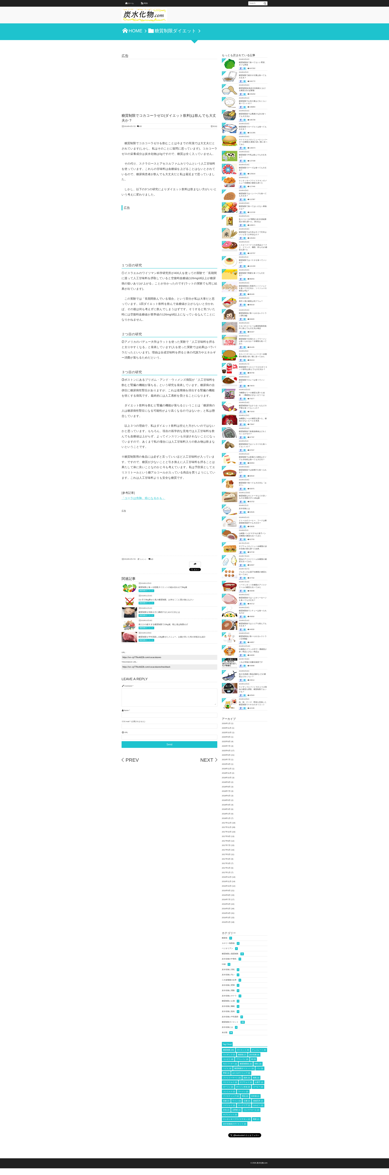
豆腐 (247, 1101)
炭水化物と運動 (230, 990)
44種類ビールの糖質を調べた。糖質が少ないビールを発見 (253, 419)
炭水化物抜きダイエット (234, 1124)
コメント (143, 559)
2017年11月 (226, 827)
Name (126, 710)
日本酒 (255, 1096)
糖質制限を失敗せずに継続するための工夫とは (159, 612)
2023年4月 (226, 764)
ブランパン (242, 1059)
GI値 (225, 964)
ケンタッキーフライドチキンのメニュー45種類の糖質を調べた (253, 182)
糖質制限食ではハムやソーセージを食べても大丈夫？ (253, 599)
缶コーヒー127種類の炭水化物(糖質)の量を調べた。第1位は (252, 220)
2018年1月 (226, 818)
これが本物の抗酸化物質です (251, 662)
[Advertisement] (169, 82)
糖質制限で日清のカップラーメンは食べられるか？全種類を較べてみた (253, 341)
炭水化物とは (244, 508)
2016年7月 (226, 899)
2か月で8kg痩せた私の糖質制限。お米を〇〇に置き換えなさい (166, 600)
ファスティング (231, 1096)
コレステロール (251, 1110)
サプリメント (230, 1115)
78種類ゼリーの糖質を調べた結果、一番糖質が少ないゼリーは (252, 394)
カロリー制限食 (230, 943)
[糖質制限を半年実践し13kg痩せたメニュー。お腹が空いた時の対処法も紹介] (129, 640)
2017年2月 (226, 868)
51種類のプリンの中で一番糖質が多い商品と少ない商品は (253, 650)
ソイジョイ (229, 1105)
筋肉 (247, 1078)
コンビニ (228, 1059)
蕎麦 (256, 1119)
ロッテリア (244, 1105)
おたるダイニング (241, 1073)
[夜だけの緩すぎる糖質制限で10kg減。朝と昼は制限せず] (129, 629)
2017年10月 (227, 832)
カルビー (258, 1105)
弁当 (226, 1110)
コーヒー (258, 1087)
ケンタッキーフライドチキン (236, 1119)
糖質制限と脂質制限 (232, 954)
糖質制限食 (246, 1064)
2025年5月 (226, 755)
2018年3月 (226, 809)
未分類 (227, 1032)
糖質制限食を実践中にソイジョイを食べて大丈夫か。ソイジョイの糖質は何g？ (253, 288)
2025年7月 (226, 746)
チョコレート (259, 1050)
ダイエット (243, 1050)
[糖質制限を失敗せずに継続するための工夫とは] (129, 615)
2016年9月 (226, 890)
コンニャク (229, 1091)
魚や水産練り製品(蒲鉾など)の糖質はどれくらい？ (252, 675)
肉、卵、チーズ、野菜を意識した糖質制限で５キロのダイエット (252, 703)
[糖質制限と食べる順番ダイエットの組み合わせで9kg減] (129, 591)
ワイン (236, 1101)
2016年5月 (226, 909)
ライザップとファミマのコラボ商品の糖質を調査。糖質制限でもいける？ (253, 689)
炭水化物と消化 (230, 969)
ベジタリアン (229, 948)
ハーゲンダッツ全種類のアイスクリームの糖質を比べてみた (253, 586)
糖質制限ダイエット (146, 591)
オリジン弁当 (243, 1087)
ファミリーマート (232, 1078)
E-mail (126, 722)
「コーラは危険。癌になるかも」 (143, 498)
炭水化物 (254, 1055)
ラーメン (243, 1091)
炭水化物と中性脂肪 (232, 1017)
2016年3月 (226, 918)
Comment (128, 686)
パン (260, 1068)
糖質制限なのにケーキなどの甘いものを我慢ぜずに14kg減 (253, 497)
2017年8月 (226, 841)
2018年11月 (226, 773)
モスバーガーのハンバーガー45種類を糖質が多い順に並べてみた (253, 355)
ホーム (131, 3)
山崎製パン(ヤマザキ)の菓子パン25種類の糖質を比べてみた (252, 534)
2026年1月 (226, 723)
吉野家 (236, 1110)
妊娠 (226, 1101)
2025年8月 (226, 741)
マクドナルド (230, 1082)
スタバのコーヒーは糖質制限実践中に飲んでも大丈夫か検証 (253, 327)
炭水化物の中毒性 (231, 959)
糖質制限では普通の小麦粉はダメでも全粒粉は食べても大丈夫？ (253, 458)
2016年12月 (227, 877)
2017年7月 (226, 845)
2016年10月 (227, 886)
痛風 (256, 1078)
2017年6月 (226, 850)
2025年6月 (226, 751)
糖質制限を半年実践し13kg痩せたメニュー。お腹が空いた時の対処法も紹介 (172, 637)
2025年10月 (227, 732)
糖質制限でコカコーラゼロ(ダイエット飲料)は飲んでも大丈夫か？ (253, 368)
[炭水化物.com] (144, 16)
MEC (258, 1064)
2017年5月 (226, 854)
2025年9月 (226, 737)
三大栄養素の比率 (231, 980)
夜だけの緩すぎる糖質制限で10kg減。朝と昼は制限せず (163, 624)
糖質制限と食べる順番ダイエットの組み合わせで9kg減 (163, 587)
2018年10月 (227, 778)
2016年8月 (226, 895)
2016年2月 (226, 922)
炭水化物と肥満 (230, 985)
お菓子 (259, 1082)
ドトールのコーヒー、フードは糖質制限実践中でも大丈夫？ (253, 521)
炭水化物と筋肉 (230, 1011)
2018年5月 (226, 800)
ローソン (228, 1087)
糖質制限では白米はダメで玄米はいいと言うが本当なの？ (253, 233)
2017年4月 (226, 859)
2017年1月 (226, 872)
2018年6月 (226, 796)
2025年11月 (226, 728)
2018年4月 (226, 805)
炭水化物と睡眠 (230, 1006)
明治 (245, 1096)
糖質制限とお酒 (230, 1001)
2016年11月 (226, 881)
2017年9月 (226, 836)
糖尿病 (226, 938)
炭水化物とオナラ (231, 996)
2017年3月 (226, 863)
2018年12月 (227, 769)
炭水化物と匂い (230, 975)
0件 (140, 126)
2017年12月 (227, 823)
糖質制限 (228, 1050)
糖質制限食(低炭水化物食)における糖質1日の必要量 (252, 89)
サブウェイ (246, 1082)
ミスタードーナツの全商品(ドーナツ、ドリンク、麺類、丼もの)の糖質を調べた (253, 247)
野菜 (226, 1073)
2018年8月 (226, 787)
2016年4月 (226, 913)
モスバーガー (230, 1064)
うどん (227, 1068)
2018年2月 (226, 814)
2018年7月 (226, 791)
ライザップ (229, 1055)
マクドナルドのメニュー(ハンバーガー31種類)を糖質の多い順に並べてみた (253, 142)
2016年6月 (226, 904)
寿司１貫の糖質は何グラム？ (251, 301)
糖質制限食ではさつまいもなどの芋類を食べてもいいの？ (253, 407)
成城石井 (258, 1101)
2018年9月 (226, 782)
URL (126, 732)
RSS (146, 3)
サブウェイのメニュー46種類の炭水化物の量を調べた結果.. (253, 547)
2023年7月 (226, 759)
